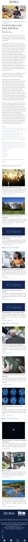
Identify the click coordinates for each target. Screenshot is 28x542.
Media (14, 519)
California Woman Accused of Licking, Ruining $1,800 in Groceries (14, 142)
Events (17, 519)
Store (22, 519)
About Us (2, 519)
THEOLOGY (5, 23)
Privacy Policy (11, 527)
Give (20, 519)
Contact (23, 527)
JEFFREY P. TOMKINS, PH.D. (7, 320)
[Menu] (24, 540)
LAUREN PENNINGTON (7, 476)
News (5, 519)
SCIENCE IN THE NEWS (7, 21)
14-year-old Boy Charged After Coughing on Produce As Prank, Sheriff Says (14, 137)
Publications (9, 519)
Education (26, 519)
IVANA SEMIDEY (5, 277)
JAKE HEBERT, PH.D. (6, 448)
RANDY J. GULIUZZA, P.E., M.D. (8, 352)
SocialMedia (17, 540)
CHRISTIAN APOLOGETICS (19, 21)
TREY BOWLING (7, 31)
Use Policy (6, 527)
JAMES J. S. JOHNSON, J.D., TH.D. (8, 244)
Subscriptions (17, 527)
